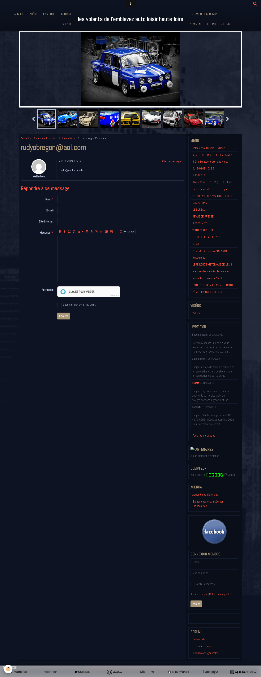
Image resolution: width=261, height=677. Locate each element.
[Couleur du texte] (80, 231)
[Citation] (86, 231)
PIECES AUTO (199, 223)
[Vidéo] (111, 231)
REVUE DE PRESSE (203, 216)
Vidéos (33, 14)
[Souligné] (69, 231)
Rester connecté (205, 584)
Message (45, 233)
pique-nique (198, 258)
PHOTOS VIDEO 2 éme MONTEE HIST (212, 196)
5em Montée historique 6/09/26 (210, 24)
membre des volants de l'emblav (210, 271)
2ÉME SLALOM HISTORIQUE (207, 292)
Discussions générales (205, 653)
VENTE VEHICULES (202, 230)
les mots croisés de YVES (207, 278)
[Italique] (64, 231)
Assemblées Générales (205, 495)
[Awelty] (114, 672)
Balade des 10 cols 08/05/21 (209, 148)
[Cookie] (8, 669)
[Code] (116, 231)
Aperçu (131, 231)
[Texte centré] (91, 231)
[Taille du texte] (74, 231)
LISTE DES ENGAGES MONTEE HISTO (212, 285)
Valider (196, 604)
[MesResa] (82, 672)
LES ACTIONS (199, 203)
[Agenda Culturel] (242, 672)
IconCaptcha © (114, 295)
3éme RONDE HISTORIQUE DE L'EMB (212, 182)
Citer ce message (171, 161)
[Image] (106, 231)
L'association (69, 138)
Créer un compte (199, 594)
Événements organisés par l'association (207, 503)
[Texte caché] (101, 231)
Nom (47, 199)
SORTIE (196, 244)
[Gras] (59, 231)
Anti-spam (47, 290)
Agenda (66, 24)
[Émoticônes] (120, 231)
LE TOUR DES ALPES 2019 (207, 237)
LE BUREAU (198, 210)
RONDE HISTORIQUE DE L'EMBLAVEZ (212, 155)
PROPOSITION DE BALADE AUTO (209, 251)
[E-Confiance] (178, 672)
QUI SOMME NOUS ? (203, 168)
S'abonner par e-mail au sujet (79, 305)
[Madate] (50, 672)
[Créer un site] (18, 672)
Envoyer (63, 316)
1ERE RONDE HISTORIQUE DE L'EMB (212, 264)
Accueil (19, 14)
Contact (66, 14)
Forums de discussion (203, 14)
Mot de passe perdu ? (220, 594)
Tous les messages (204, 435)
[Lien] (96, 231)
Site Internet (46, 221)
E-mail (49, 210)
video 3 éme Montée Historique (210, 189)
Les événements (201, 646)
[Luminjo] (210, 672)
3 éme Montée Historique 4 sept (210, 162)
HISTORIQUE (199, 175)
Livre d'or (49, 14)
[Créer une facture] (146, 672)
